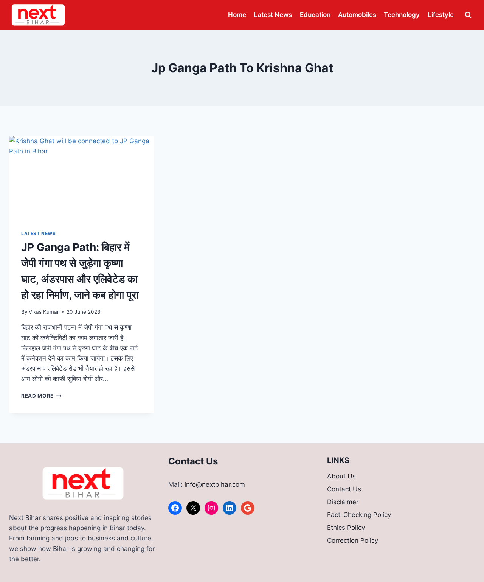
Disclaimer (342, 502)
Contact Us (344, 489)
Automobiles (357, 15)
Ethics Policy (346, 527)
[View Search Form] (468, 15)
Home (237, 15)
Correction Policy (352, 540)
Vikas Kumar (44, 312)
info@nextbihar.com (215, 484)
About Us (341, 476)
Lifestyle (441, 15)
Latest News (273, 15)
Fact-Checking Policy (359, 515)
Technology (402, 15)
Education (315, 15)
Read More (41, 396)
